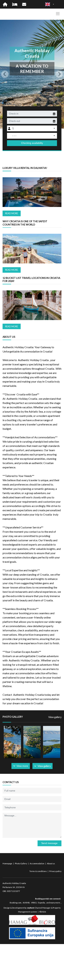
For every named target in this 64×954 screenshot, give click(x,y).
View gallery (54, 717)
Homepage (8, 863)
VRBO (34, 902)
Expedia (41, 902)
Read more (11, 213)
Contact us (11, 782)
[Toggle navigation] (57, 13)
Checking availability (32, 143)
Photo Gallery (21, 863)
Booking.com (15, 902)
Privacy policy (55, 871)
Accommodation (37, 863)
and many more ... (53, 902)
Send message (49, 843)
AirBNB (26, 902)
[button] (5, 74)
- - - (14, 135)
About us (51, 863)
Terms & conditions (38, 871)
